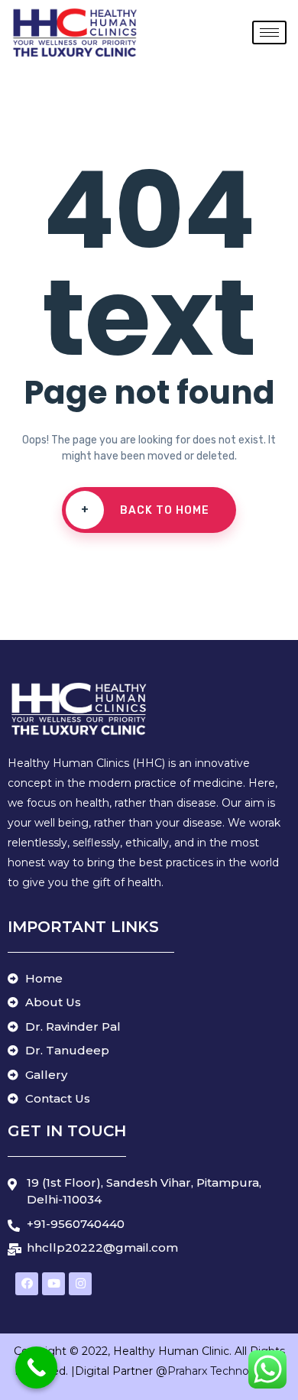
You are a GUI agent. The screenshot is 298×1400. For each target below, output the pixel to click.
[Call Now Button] (36, 1367)
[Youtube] (53, 1283)
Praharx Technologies (225, 1371)
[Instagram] (80, 1283)
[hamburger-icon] (269, 32)
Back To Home (145, 510)
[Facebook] (26, 1283)
